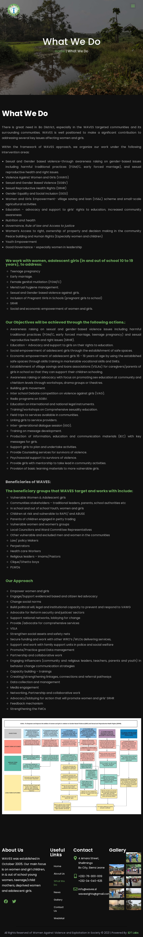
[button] (133, 6)
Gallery (58, 899)
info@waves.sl (87, 889)
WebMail (59, 918)
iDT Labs (133, 933)
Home (60, 51)
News (57, 892)
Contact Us (58, 909)
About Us (59, 873)
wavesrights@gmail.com (94, 894)
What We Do (59, 883)
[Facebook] (6, 901)
